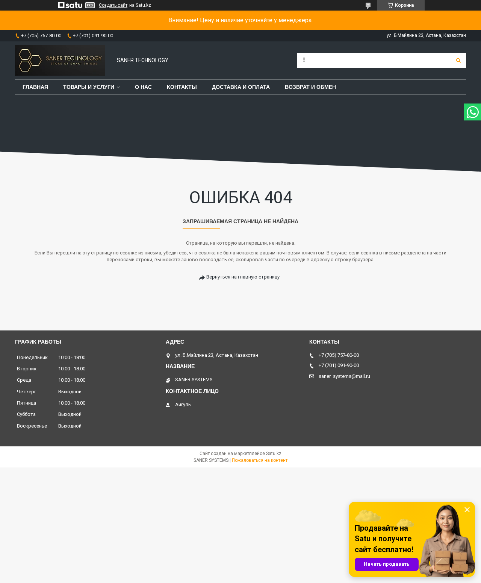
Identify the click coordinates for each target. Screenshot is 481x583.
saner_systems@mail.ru (344, 376)
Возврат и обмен (310, 87)
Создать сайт (113, 5)
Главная (35, 87)
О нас (143, 87)
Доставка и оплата (241, 87)
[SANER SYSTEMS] (60, 60)
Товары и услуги (88, 87)
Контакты (182, 87)
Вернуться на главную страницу (243, 277)
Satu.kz (273, 453)
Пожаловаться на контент (259, 460)
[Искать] (458, 60)
